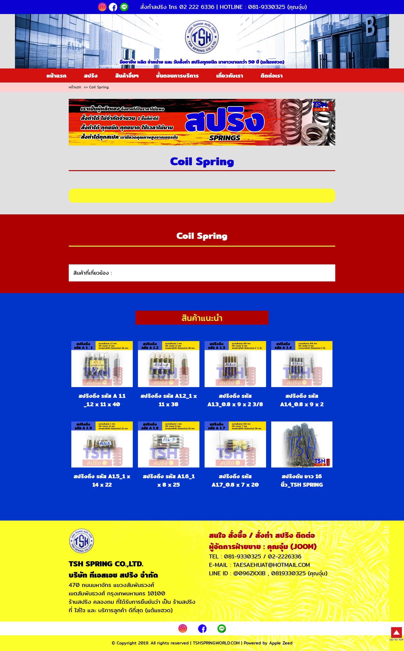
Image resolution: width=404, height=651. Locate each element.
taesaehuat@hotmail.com (271, 565)
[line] (124, 6)
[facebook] (113, 6)
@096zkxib (249, 573)
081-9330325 (242, 556)
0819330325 (288, 573)
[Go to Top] (396, 633)
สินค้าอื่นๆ (127, 75)
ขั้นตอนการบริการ (177, 75)
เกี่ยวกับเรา (229, 75)
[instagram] (102, 6)
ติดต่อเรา (272, 75)
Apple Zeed (280, 643)
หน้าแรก (56, 75)
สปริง (91, 75)
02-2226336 (284, 556)
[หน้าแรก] (202, 36)
